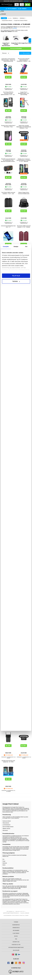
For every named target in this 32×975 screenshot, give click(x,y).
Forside (16, 921)
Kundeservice (16, 924)
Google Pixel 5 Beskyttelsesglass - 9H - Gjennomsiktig (23, 93)
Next (30, 40)
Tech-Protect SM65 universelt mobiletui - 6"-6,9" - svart (8, 193)
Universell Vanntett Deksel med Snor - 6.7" (8, 226)
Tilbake (4, 18)
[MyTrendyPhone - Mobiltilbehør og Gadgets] (7, 5)
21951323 (27, 913)
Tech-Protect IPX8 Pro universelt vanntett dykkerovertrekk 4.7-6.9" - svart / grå (8, 93)
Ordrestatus (16, 927)
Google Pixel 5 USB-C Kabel (16, 44)
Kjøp (24, 210)
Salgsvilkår (16, 950)
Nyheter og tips (16, 944)
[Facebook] (9, 963)
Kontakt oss (16, 941)
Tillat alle (16, 275)
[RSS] (16, 963)
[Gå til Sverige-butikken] (16, 954)
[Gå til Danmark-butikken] (13, 954)
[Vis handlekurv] (27, 4)
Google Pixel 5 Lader (26, 43)
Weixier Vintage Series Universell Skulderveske (23, 193)
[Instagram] (24, 963)
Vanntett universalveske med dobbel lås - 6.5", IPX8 (8, 761)
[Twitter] (12, 963)
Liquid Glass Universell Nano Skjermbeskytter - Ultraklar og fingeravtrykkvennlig (8, 60)
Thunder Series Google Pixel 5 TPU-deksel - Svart (8, 126)
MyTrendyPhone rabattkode (16, 947)
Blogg (16, 936)
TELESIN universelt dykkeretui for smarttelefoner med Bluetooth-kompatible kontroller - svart (8, 160)
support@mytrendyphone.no (11, 913)
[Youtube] (20, 963)
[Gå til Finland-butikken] (19, 954)
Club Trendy (16, 933)
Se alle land (16, 958)
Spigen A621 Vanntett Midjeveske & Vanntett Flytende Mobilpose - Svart (23, 127)
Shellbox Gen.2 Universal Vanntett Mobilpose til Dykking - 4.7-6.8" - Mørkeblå (23, 160)
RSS (16, 938)
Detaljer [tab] (16, 246)
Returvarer (16, 930)
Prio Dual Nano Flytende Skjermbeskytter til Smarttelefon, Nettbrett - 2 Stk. (24, 60)
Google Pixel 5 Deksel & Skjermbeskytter (6, 44)
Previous (2, 40)
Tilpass (15, 281)
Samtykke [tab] (6, 246)
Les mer (15, 28)
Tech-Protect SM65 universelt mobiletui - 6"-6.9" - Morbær (23, 226)
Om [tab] (26, 246)
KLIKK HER (26, 1)
